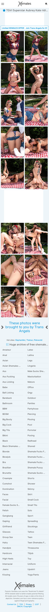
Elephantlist (20, 340)
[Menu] (3, 4)
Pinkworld (38, 340)
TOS (21, 604)
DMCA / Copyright (24, 606)
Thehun (29, 340)
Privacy (29, 604)
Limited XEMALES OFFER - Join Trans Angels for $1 (24, 28)
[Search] (46, 4)
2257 (37, 604)
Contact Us (11, 604)
